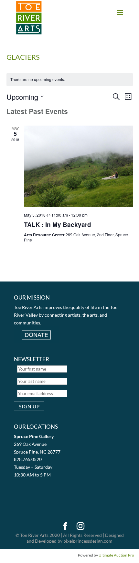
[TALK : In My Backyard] (78, 166)
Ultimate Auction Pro (116, 555)
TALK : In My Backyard (57, 224)
